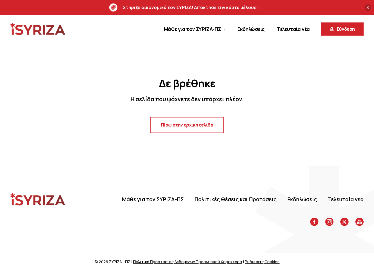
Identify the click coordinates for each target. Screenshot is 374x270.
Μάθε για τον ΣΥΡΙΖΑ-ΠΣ (153, 199)
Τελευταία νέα (346, 199)
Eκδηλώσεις (302, 199)
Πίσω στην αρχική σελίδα (187, 125)
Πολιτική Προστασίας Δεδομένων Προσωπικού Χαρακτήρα (187, 261)
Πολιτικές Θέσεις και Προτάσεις (236, 199)
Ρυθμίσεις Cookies (262, 261)
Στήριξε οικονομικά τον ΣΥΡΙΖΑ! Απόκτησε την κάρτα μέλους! (190, 7)
